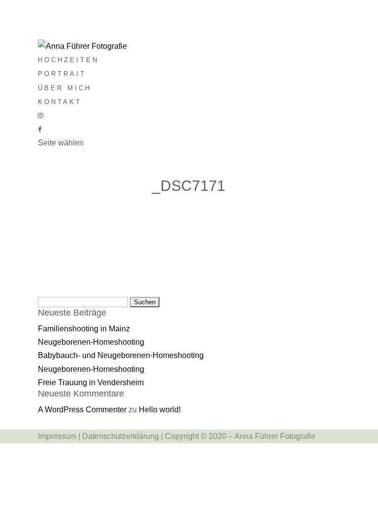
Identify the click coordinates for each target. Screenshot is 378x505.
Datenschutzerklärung (120, 436)
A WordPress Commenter (82, 409)
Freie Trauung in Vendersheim (91, 382)
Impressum (57, 436)
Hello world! (160, 409)
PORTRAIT (62, 73)
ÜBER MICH (65, 88)
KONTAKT (60, 102)
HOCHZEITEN (68, 60)
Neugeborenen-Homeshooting (91, 342)
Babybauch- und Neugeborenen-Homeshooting (121, 355)
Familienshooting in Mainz (84, 329)
